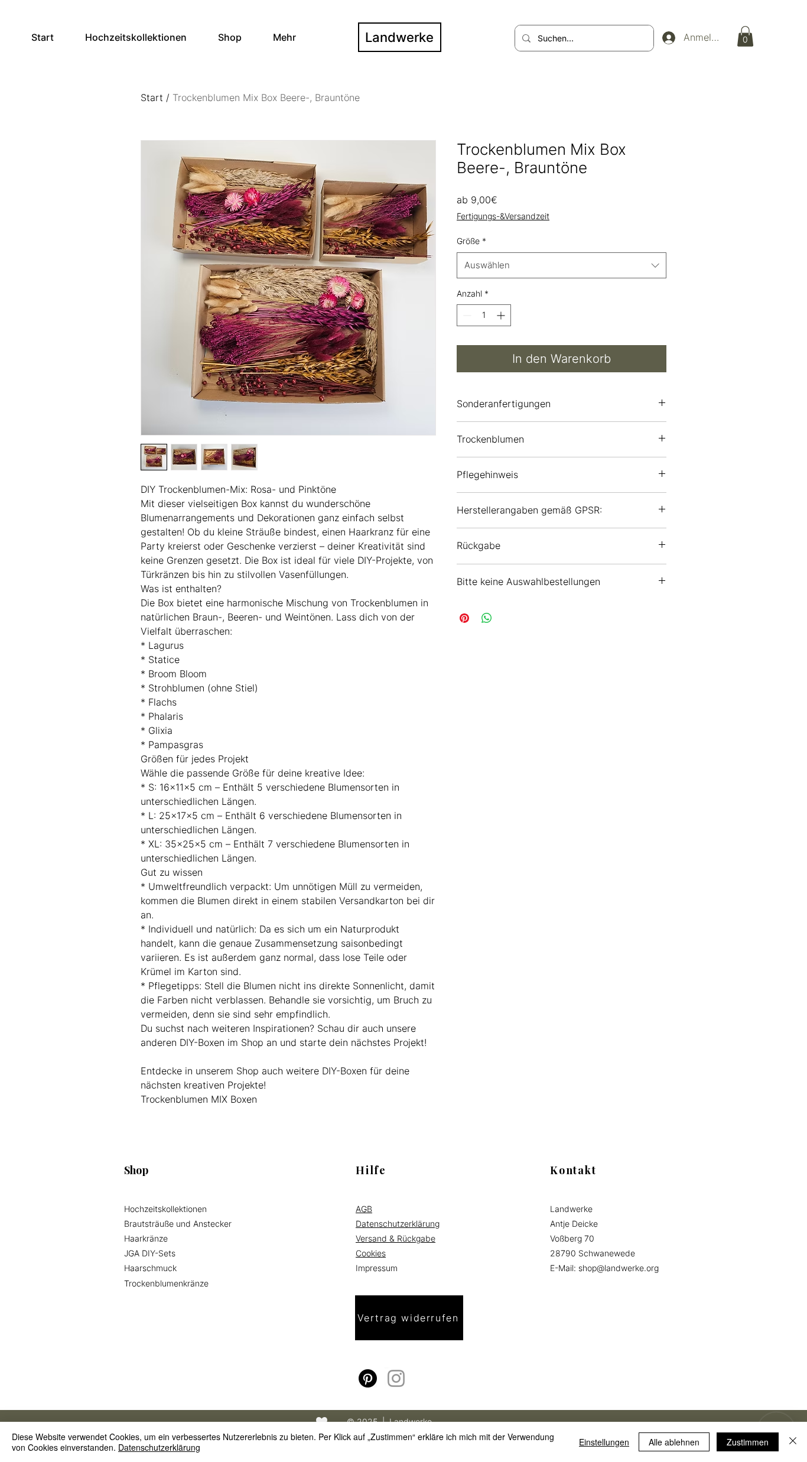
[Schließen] (793, 1442)
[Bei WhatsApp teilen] (487, 618)
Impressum (377, 1268)
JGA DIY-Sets (149, 1253)
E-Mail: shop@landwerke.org (604, 1268)
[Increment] (501, 315)
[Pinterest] (368, 1378)
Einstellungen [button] (604, 1442)
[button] (745, 36)
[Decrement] (465, 315)
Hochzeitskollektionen (165, 1209)
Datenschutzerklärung (398, 1224)
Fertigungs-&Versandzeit (503, 216)
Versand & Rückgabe (395, 1238)
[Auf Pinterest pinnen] (464, 618)
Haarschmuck (150, 1268)
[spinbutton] (483, 315)
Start (152, 97)
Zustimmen (748, 1442)
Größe (471, 241)
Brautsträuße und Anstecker (178, 1224)
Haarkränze (146, 1238)
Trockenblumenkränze (166, 1283)
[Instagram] (396, 1378)
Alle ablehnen (674, 1442)
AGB (364, 1209)
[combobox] (561, 265)
